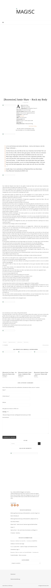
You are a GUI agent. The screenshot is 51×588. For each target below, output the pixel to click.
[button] (12, 505)
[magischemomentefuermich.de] (25, 11)
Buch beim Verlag (32, 126)
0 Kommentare (46, 345)
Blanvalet (22, 116)
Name (4, 390)
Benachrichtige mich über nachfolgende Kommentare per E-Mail (17, 414)
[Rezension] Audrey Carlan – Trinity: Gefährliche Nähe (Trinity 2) (25, 374)
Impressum (13, 574)
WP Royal (10, 585)
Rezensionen (26, 342)
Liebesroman (19, 342)
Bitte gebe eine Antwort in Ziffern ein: (10, 408)
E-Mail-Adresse (6, 396)
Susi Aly (6, 345)
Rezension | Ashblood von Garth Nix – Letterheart (21, 540)
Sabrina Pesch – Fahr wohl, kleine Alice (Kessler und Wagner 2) (24, 530)
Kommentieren (5, 417)
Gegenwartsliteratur (11, 342)
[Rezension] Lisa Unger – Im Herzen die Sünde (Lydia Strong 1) (9, 374)
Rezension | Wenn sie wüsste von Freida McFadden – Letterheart (24, 552)
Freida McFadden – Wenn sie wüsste (18, 555)
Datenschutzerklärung (15, 579)
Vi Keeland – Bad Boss (15, 533)
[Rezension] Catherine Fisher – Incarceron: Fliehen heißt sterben (41, 374)
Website (4, 402)
